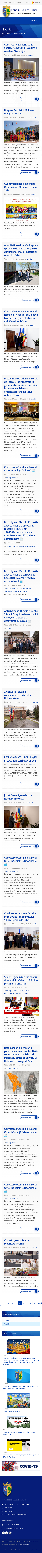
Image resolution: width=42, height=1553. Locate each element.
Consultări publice (25, 588)
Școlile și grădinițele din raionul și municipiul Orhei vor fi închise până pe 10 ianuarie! (21, 980)
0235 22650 (8, 1508)
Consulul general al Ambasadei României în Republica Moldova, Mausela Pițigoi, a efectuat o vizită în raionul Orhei (21, 316)
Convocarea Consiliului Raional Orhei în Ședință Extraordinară (20, 859)
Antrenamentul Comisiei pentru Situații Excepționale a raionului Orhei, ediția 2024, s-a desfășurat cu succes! (21, 616)
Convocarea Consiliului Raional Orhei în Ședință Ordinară (20, 468)
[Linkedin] (10, 1532)
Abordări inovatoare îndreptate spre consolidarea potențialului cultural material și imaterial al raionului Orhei (21, 250)
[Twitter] (6, 1532)
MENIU (33, 21)
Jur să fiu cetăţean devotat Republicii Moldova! (18, 797)
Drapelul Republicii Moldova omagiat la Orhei (19, 112)
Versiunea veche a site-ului (32, 1550)
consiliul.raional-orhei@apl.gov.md (16, 1514)
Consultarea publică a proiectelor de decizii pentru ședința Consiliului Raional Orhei (21, 1387)
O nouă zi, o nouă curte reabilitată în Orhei (16, 1242)
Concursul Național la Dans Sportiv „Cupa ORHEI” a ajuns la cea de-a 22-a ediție (20, 48)
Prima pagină (6, 33)
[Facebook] (3, 1532)
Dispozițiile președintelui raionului (15, 591)
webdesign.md (24, 1544)
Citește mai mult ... (27, 99)
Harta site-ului (23, 2)
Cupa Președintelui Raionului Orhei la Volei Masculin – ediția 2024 (20, 187)
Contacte (18, 1550)
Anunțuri (15, 478)
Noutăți (30, 55)
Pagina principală (8, 2)
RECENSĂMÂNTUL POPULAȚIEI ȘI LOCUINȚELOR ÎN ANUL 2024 (20, 759)
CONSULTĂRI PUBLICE (11, 1411)
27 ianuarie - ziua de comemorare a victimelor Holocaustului (17, 695)
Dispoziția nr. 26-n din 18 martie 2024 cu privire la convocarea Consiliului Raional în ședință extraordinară (21, 576)
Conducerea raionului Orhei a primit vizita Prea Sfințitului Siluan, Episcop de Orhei (20, 917)
